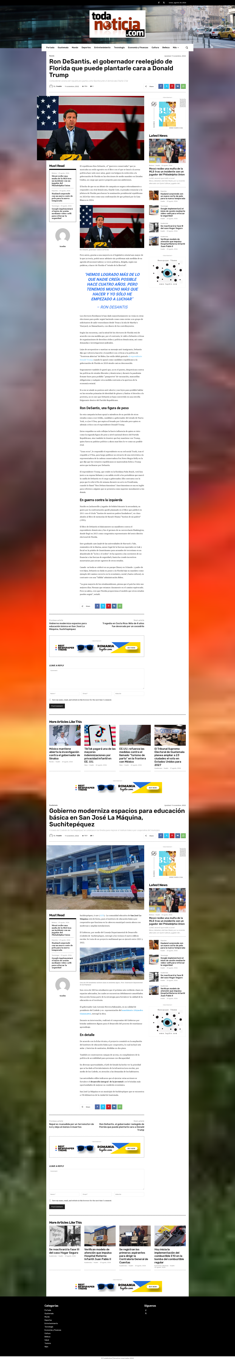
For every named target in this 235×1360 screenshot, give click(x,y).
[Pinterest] (172, 86)
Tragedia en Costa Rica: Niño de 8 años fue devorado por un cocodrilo (123, 625)
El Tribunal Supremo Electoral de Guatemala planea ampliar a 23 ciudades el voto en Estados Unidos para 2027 (169, 757)
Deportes (55, 190)
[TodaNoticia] (117, 24)
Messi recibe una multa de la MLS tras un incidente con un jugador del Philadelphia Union (61, 181)
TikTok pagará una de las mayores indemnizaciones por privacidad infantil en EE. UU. (100, 755)
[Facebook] (158, 2)
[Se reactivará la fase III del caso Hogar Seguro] (154, 227)
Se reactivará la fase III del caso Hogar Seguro (172, 227)
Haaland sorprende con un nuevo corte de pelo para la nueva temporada (62, 197)
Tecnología (55, 206)
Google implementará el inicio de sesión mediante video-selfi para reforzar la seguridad (62, 213)
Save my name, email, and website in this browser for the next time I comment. (82, 700)
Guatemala (164, 223)
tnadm (59, 86)
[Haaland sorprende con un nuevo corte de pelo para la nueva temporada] (154, 195)
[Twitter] (163, 2)
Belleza (54, 173)
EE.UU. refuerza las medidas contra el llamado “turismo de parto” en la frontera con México (132, 755)
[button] (186, 47)
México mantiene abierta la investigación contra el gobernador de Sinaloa (64, 753)
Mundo (51, 56)
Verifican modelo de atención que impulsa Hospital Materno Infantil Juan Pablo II (173, 242)
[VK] (177, 86)
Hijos (86, 765)
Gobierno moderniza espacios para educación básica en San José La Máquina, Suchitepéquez (68, 626)
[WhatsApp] (183, 86)
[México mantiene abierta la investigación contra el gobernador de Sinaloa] (65, 735)
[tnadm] (51, 86)
